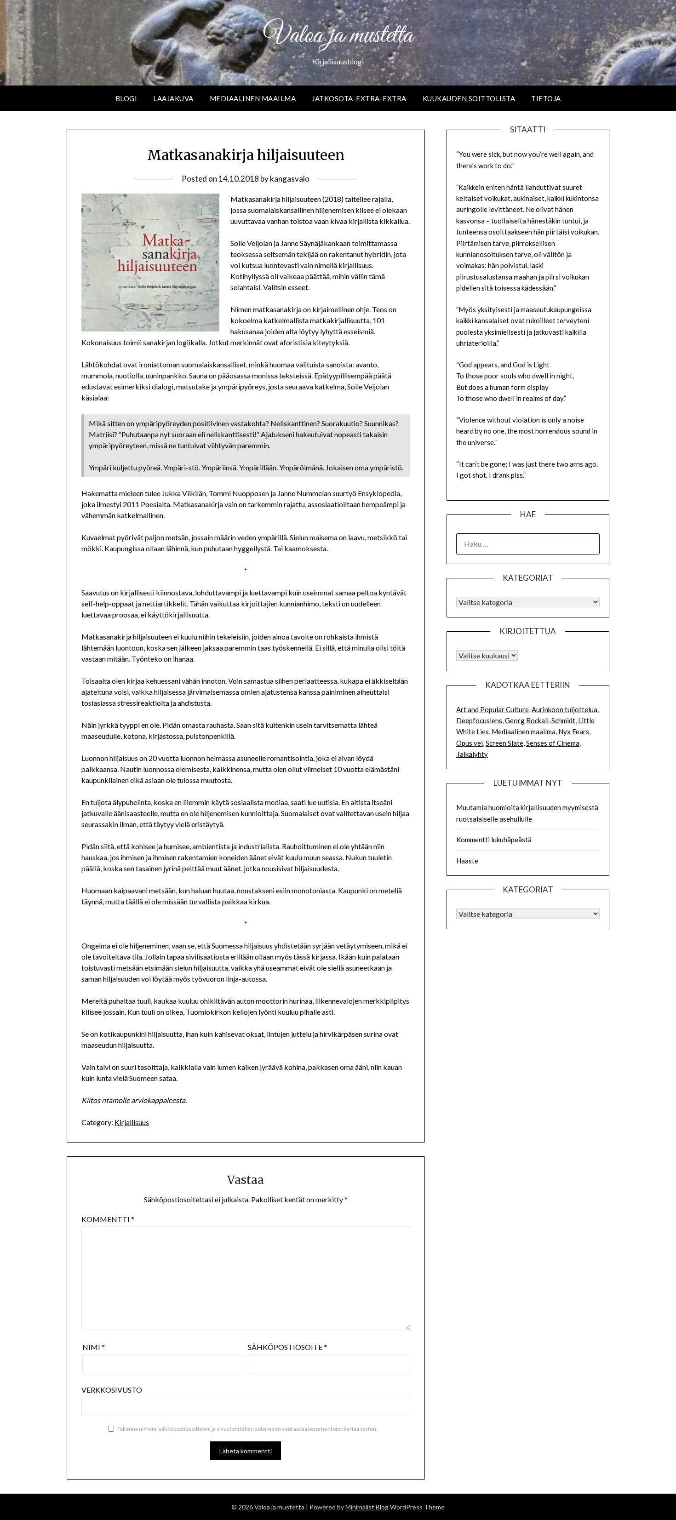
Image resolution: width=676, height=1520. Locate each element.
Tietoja (546, 98)
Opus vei (469, 743)
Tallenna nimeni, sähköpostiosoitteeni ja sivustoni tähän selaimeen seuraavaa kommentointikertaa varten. (247, 1428)
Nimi (93, 1347)
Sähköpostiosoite (287, 1347)
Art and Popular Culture (492, 709)
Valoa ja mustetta (338, 35)
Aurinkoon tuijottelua (564, 709)
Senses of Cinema (552, 743)
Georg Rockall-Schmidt (540, 720)
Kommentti (107, 1219)
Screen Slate (504, 743)
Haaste (467, 861)
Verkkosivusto (111, 1389)
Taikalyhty (472, 754)
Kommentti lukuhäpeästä (494, 839)
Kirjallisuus (132, 1122)
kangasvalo (289, 178)
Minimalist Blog (367, 1507)
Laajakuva (173, 98)
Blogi (126, 98)
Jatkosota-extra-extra (359, 98)
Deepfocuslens (479, 720)
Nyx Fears (573, 731)
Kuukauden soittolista (469, 98)
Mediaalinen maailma (253, 98)
